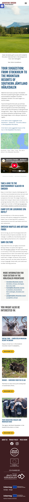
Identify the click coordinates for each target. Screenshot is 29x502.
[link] (2, 6)
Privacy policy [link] (13, 440)
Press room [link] (23, 440)
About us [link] (4, 440)
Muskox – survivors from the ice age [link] (14, 380)
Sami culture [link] (11, 249)
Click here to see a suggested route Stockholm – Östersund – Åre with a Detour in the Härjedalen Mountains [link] (13, 122)
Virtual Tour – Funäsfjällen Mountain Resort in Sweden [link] (14, 339)
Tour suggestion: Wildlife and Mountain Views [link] (11, 421)
